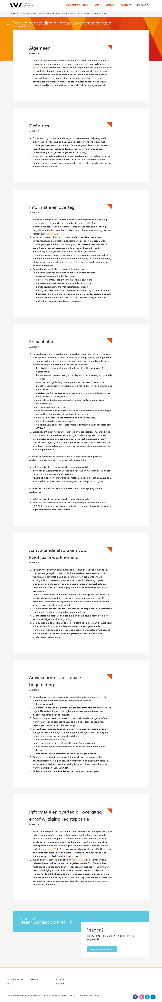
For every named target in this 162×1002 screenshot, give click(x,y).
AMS (97, 5)
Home (13, 14)
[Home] (21, 5)
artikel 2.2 (38, 67)
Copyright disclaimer (88, 995)
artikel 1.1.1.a (78, 859)
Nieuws (109, 5)
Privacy (72, 995)
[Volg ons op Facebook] (135, 996)
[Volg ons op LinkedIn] (153, 996)
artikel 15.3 (50, 849)
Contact (125, 5)
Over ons (60, 983)
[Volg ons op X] (147, 996)
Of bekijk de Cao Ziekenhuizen (102, 949)
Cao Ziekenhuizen (77, 5)
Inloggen (143, 5)
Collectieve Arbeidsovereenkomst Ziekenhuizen (40, 14)
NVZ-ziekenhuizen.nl (56, 995)
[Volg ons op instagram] (141, 996)
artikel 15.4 (52, 233)
